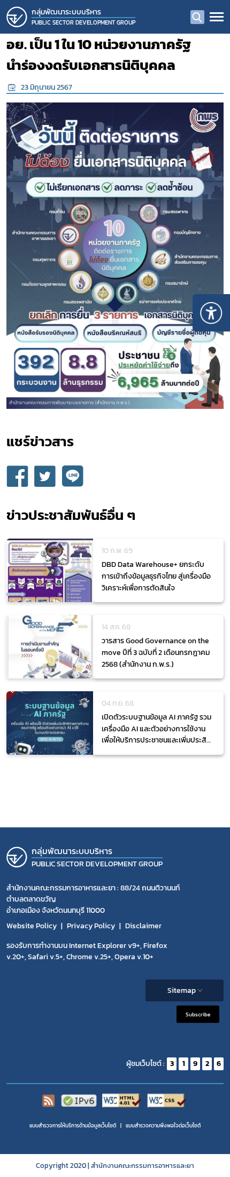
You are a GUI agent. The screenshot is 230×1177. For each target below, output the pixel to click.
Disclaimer (143, 925)
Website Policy (31, 925)
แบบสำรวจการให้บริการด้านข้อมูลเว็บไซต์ (72, 1125)
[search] (197, 17)
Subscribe (198, 1014)
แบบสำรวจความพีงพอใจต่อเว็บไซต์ (163, 1125)
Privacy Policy (91, 925)
